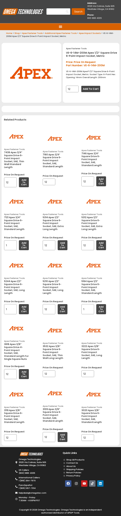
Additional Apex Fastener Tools (61, 33)
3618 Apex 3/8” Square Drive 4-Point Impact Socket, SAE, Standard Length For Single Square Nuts (16, 352)
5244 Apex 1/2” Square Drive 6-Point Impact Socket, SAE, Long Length (14, 287)
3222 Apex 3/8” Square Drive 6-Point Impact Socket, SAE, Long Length (91, 352)
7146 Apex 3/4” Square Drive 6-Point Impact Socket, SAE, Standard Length (91, 159)
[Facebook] (68, 483)
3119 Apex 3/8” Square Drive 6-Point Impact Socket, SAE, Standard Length (14, 416)
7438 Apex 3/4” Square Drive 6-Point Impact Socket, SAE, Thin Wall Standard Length (14, 160)
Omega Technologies (49, 509)
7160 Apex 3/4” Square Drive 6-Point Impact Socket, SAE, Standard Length (53, 160)
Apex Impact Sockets (90, 33)
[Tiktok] (92, 483)
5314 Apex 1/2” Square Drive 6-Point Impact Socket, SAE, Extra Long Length (53, 223)
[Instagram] (76, 483)
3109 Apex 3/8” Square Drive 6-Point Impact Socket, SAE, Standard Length (53, 415)
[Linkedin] (100, 483)
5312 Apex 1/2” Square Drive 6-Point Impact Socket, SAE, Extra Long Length (91, 223)
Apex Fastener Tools (32, 33)
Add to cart (91, 89)
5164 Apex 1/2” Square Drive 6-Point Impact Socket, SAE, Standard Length (91, 287)
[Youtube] (84, 483)
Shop (17, 33)
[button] (60, 26)
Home (9, 33)
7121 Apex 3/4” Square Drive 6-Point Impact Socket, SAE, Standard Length (14, 223)
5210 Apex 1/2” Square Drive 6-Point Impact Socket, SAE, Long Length (53, 287)
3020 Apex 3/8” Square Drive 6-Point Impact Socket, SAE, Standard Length (91, 416)
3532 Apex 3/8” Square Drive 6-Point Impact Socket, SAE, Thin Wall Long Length (53, 352)
